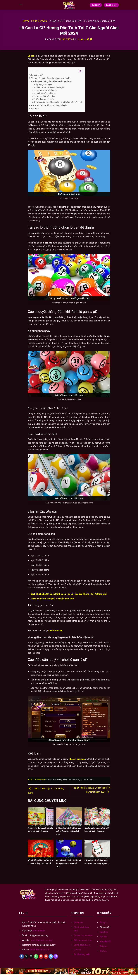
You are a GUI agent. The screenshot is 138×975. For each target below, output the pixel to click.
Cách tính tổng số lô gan (46, 93)
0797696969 (39, 930)
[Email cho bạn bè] (85, 39)
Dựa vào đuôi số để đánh (46, 90)
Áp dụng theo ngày (44, 84)
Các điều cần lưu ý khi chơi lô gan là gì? (49, 105)
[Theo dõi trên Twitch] (55, 956)
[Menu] (20, 5)
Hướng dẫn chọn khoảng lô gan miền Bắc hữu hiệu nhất (59, 102)
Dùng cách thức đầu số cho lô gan (50, 87)
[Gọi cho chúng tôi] (36, 956)
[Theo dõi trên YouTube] (46, 956)
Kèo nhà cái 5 (42, 949)
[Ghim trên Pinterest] (88, 39)
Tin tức (103, 951)
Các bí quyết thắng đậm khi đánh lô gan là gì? (51, 81)
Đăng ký (104, 922)
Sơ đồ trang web (81, 954)
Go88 (32, 949)
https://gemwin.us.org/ (42, 940)
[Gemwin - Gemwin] (69, 5)
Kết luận (35, 108)
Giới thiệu (78, 922)
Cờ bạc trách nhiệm (83, 935)
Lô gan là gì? (37, 75)
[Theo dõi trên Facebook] (21, 956)
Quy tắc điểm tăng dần (45, 96)
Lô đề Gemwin (39, 21)
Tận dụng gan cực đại (45, 99)
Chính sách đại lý (82, 945)
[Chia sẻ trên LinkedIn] (91, 39)
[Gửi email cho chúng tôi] (31, 956)
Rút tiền (103, 936)
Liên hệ (77, 949)
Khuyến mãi (105, 941)
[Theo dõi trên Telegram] (51, 956)
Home (26, 21)
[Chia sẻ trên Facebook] (79, 39)
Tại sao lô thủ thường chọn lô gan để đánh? (50, 78)
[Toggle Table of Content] (79, 71)
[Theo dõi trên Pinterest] (41, 956)
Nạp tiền (104, 932)
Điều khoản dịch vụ (83, 940)
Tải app (103, 946)
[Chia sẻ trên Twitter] (82, 39)
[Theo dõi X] (26, 956)
